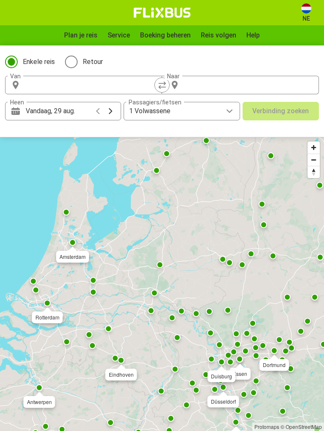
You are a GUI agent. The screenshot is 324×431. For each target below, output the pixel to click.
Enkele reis (39, 62)
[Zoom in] (314, 147)
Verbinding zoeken (280, 111)
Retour (93, 62)
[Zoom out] (314, 160)
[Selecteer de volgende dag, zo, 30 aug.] (110, 111)
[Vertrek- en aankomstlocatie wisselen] (162, 85)
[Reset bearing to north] (314, 172)
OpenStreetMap (304, 426)
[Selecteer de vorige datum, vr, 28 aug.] (98, 111)
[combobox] (91, 85)
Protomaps (266, 426)
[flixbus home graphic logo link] (162, 12)
